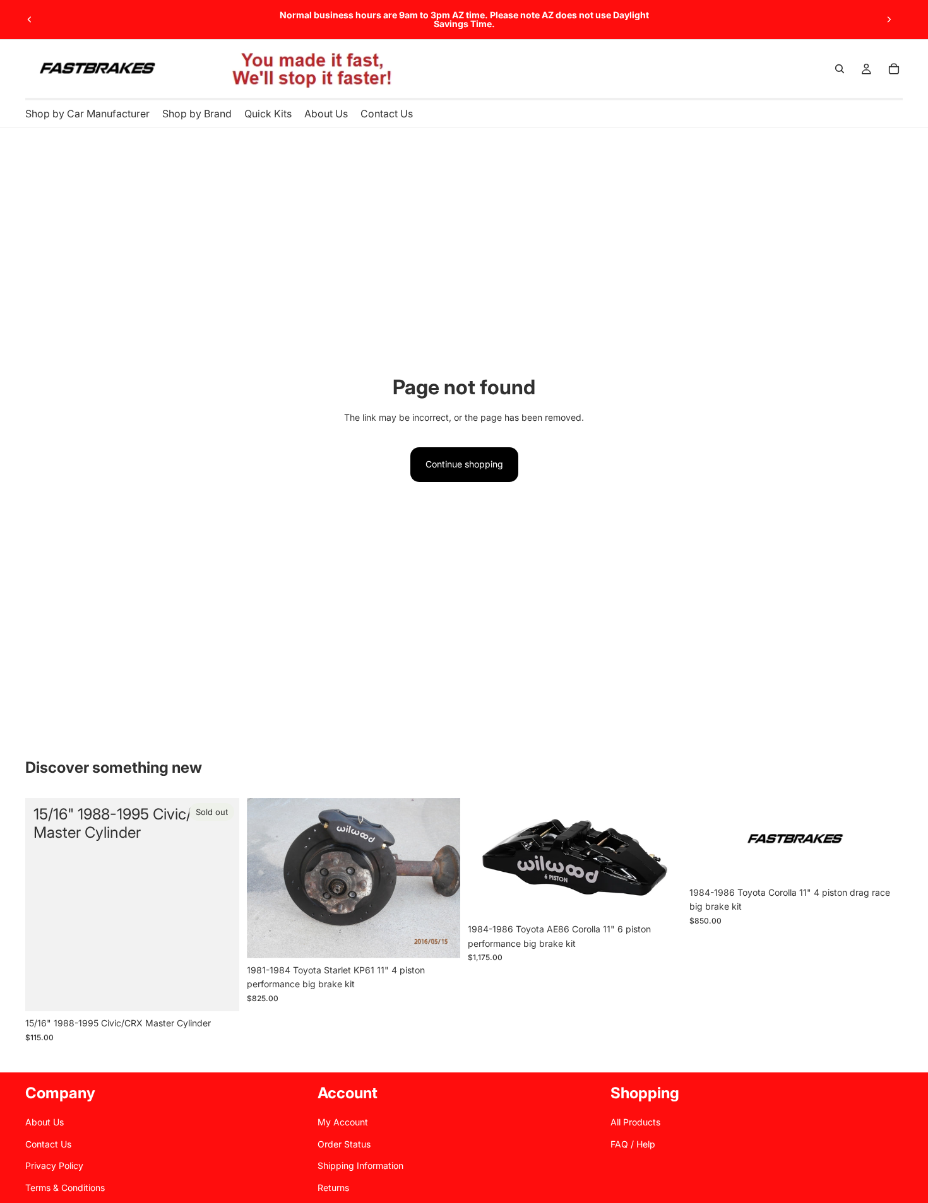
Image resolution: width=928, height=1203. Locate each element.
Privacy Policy (54, 1165)
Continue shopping (464, 464)
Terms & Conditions (65, 1187)
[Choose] (440, 938)
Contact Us (48, 1144)
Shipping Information (360, 1165)
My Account (343, 1122)
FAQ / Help (632, 1144)
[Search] (840, 69)
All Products (635, 1122)
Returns (333, 1187)
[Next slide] (889, 19)
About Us (44, 1122)
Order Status (344, 1144)
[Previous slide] (30, 19)
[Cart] (894, 69)
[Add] (883, 861)
